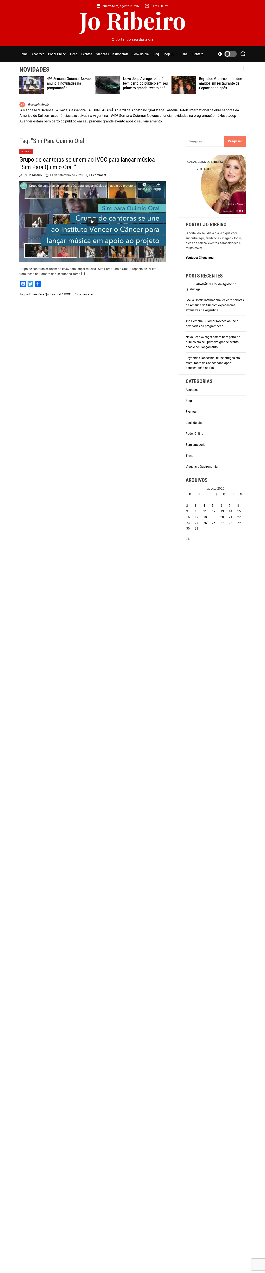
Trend (73, 54)
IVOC (67, 294)
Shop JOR (170, 54)
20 (222, 517)
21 (230, 517)
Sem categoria (195, 445)
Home (23, 54)
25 (205, 523)
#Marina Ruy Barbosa (37, 110)
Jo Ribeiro (132, 20)
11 (205, 511)
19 (213, 517)
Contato (198, 54)
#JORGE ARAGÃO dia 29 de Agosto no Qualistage (126, 110)
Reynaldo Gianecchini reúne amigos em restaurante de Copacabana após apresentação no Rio (220, 85)
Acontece (37, 54)
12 (213, 511)
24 (196, 523)
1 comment (98, 175)
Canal (184, 54)
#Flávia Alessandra (71, 110)
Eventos (86, 54)
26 (213, 523)
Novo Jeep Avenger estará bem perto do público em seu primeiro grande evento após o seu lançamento (145, 85)
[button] (240, 68)
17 (196, 517)
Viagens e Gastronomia (112, 54)
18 (205, 517)
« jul (188, 539)
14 (230, 511)
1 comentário (84, 294)
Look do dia (140, 54)
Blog (156, 54)
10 (196, 511)
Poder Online (57, 54)
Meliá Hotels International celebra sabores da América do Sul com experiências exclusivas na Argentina (215, 305)
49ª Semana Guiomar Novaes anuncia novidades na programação (69, 83)
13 (222, 511)
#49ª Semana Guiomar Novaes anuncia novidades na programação (163, 116)
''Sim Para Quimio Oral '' (46, 294)
